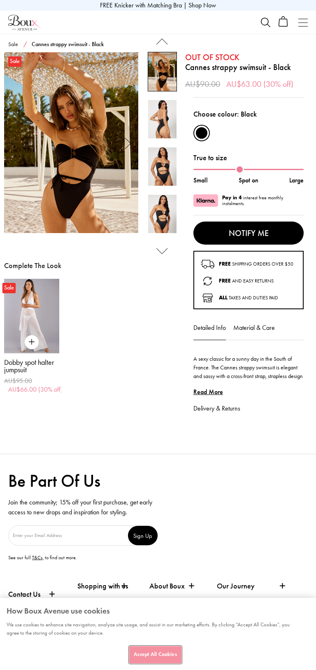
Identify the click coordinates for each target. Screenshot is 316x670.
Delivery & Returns (216, 408)
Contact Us (24, 594)
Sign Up (142, 535)
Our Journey (236, 586)
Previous (14, 143)
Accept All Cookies (155, 654)
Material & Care (254, 327)
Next (128, 143)
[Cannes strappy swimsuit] (71, 142)
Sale (13, 44)
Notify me (249, 233)
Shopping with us (102, 586)
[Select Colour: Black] (201, 133)
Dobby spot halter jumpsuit (29, 366)
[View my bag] (283, 24)
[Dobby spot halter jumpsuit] (31, 316)
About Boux (167, 586)
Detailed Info (209, 327)
